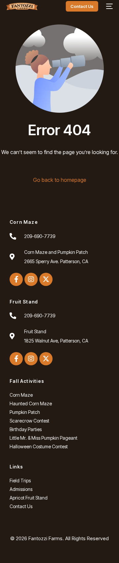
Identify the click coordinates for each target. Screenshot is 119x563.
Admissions (21, 489)
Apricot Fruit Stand (29, 498)
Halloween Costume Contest (39, 446)
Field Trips (20, 480)
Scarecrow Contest (29, 420)
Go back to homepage (59, 180)
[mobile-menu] (109, 6)
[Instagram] (31, 279)
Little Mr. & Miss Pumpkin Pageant (43, 438)
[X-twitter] (46, 279)
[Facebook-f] (16, 279)
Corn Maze (21, 395)
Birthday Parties (26, 429)
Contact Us (21, 506)
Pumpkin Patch (25, 412)
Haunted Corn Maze (31, 403)
